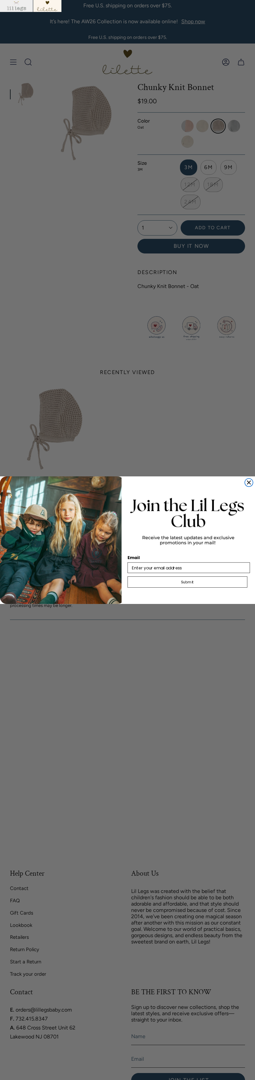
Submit (187, 581)
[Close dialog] (249, 482)
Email (134, 557)
